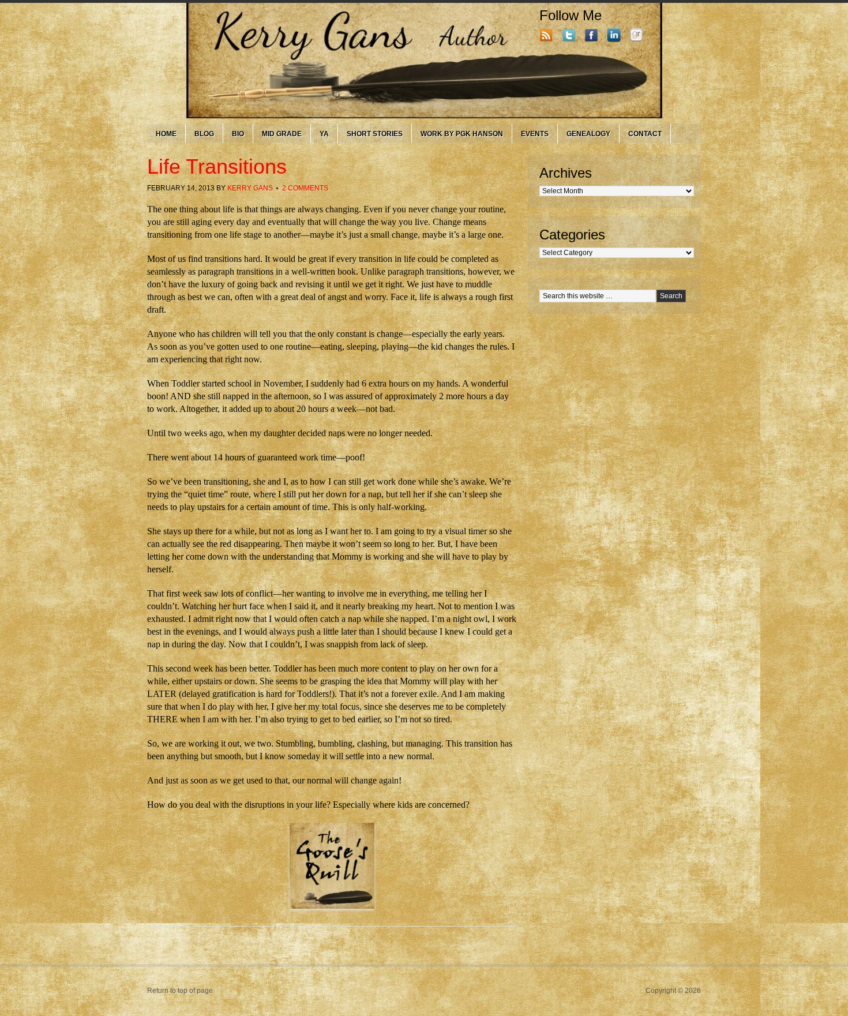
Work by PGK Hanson (462, 134)
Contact (645, 134)
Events (535, 134)
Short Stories (375, 134)
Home (166, 134)
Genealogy (588, 134)
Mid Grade (282, 134)
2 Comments (305, 188)
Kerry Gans (250, 188)
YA (324, 134)
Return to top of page (180, 991)
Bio (238, 134)
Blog (204, 134)
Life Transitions (217, 166)
